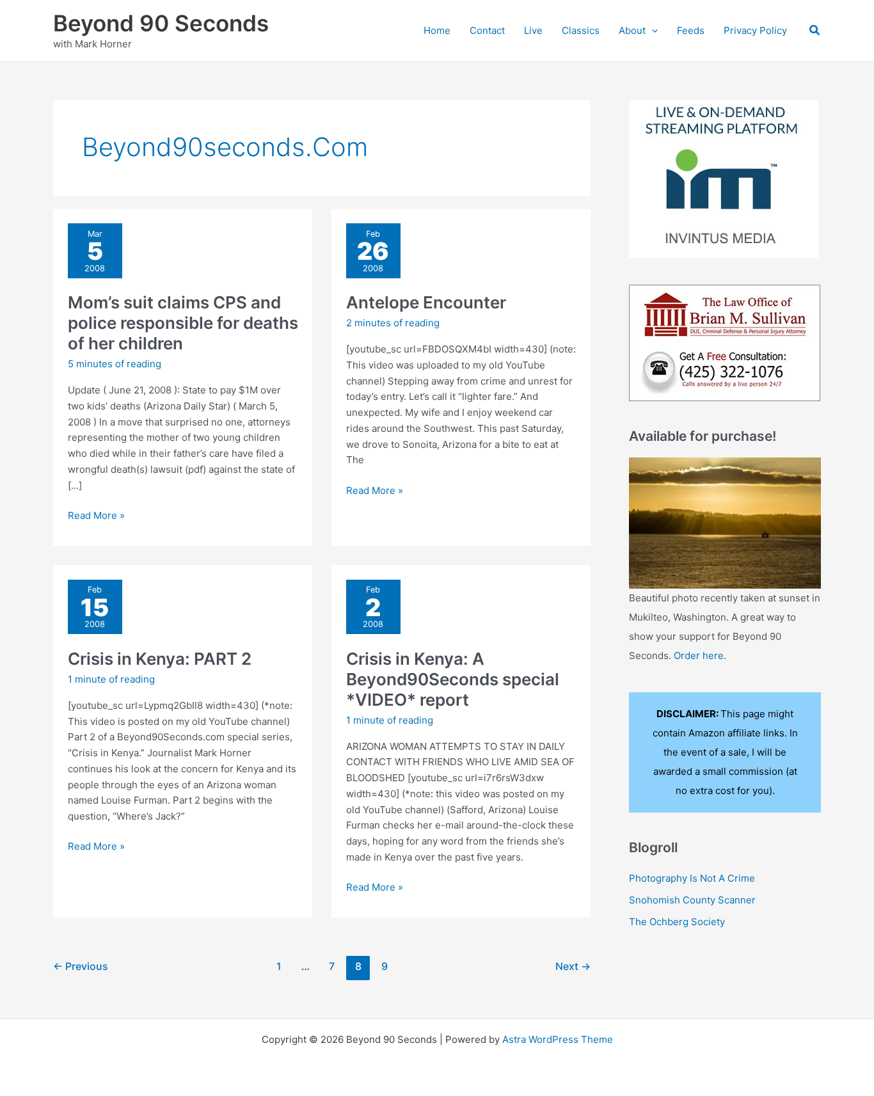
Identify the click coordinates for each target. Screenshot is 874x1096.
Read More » (96, 516)
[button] (652, 30)
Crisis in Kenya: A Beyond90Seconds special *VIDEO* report (452, 679)
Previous (80, 966)
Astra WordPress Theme (557, 1039)
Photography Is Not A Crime (692, 878)
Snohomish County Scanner (692, 900)
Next (573, 966)
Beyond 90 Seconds (161, 23)
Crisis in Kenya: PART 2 (159, 659)
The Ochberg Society (677, 922)
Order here (699, 655)
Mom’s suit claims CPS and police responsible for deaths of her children (183, 322)
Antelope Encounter (426, 302)
